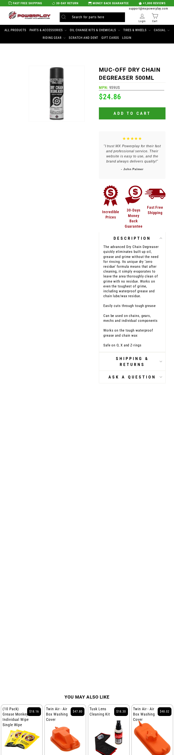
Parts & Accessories (46, 30)
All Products (15, 30)
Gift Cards (110, 38)
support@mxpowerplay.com (148, 8)
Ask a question (132, 377)
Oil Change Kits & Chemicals (93, 30)
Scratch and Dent (83, 38)
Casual (160, 30)
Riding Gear (52, 38)
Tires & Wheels (135, 30)
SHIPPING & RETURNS (132, 361)
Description (132, 238)
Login (126, 38)
